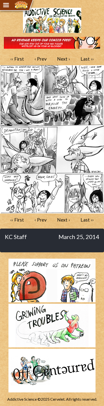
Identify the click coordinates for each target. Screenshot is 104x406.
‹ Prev (41, 59)
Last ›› (87, 59)
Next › (63, 59)
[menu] (6, 5)
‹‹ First (17, 59)
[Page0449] (52, 211)
